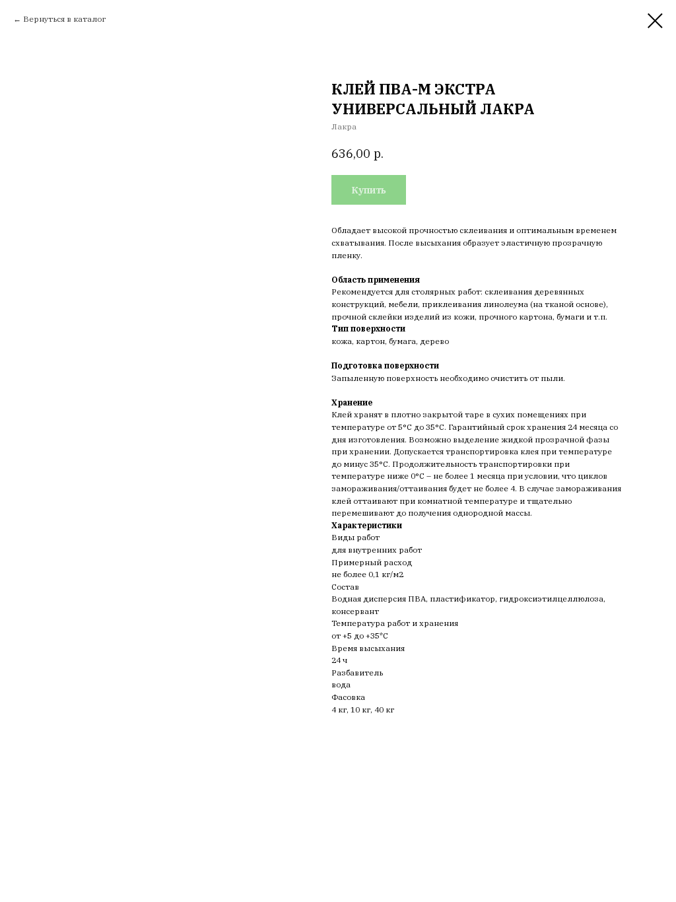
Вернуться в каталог (64, 19)
